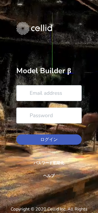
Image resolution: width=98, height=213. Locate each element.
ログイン (49, 140)
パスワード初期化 (49, 162)
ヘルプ (49, 175)
